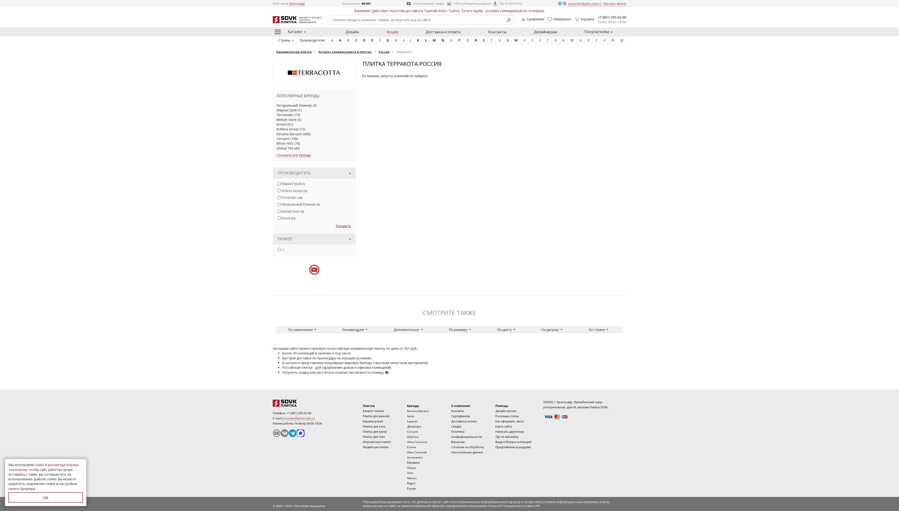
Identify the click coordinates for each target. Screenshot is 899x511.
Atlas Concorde (417, 452)
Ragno (411, 483)
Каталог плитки (373, 411)
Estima (411, 447)
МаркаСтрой (286, 110)
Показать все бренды (293, 155)
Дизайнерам (545, 31)
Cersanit (283, 138)
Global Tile (284, 148)
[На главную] (298, 403)
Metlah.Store (286, 119)
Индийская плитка (375, 447)
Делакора (414, 426)
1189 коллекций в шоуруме (472, 4)
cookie (39, 464)
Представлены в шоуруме (513, 447)
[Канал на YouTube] (277, 433)
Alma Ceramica (417, 442)
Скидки (456, 426)
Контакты (497, 31)
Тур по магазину (510, 3)
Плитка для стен (374, 437)
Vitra (410, 473)
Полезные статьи (507, 416)
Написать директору (509, 432)
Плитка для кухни (375, 432)
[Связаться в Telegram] (560, 3)
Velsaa (411, 468)
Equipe (411, 488)
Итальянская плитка (377, 442)
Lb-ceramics (415, 457)
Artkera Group (287, 129)
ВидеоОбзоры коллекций (513, 442)
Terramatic (285, 115)
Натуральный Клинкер (294, 105)
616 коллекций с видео (429, 4)
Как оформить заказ (509, 421)
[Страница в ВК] (285, 433)
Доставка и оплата (443, 31)
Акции (392, 31)
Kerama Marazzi (289, 134)
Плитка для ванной (376, 416)
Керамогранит (373, 421)
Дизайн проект (505, 411)
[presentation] (279, 183)
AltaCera (413, 437)
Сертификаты (460, 416)
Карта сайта (503, 426)
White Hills (284, 143)
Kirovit (281, 124)
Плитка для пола (374, 426)
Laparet (412, 421)
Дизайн (352, 31)
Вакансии (458, 442)
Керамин (413, 463)
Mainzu (412, 478)
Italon (410, 416)
